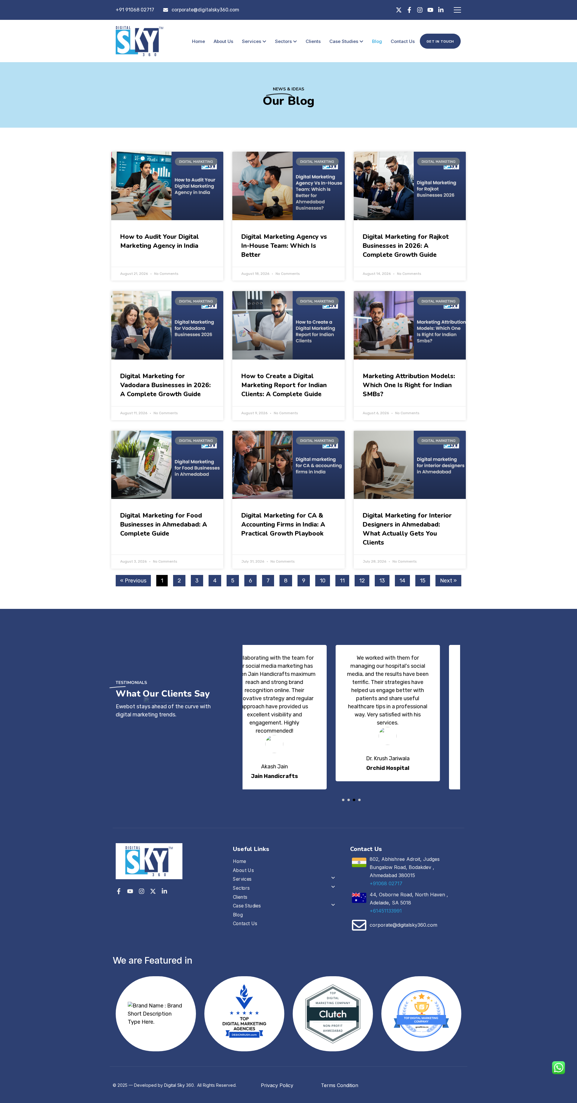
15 (425, 579)
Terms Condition (339, 1085)
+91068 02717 (386, 883)
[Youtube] (430, 10)
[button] (343, 800)
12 (364, 579)
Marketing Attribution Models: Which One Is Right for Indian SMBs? (409, 385)
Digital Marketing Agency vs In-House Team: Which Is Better (284, 245)
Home (198, 41)
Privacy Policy (277, 1085)
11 (344, 579)
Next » (448, 580)
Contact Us (403, 41)
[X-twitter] (399, 10)
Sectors (283, 41)
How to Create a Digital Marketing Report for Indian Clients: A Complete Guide (284, 385)
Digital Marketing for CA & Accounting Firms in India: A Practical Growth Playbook (283, 524)
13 (384, 579)
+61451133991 (386, 911)
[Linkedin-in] (441, 10)
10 (324, 579)
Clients (313, 41)
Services (251, 41)
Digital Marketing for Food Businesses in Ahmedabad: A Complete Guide (163, 524)
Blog (377, 41)
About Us (223, 41)
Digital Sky (174, 1085)
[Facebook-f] (409, 10)
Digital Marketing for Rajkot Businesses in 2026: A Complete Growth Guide (406, 245)
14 (404, 579)
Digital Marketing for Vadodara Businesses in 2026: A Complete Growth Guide (165, 385)
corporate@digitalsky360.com (205, 10)
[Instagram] (420, 10)
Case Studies (343, 41)
